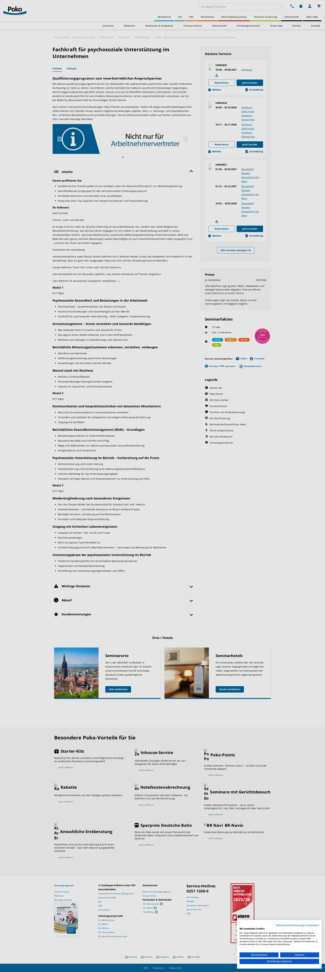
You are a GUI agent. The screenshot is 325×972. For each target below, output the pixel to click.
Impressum (313, 925)
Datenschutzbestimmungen (291, 925)
